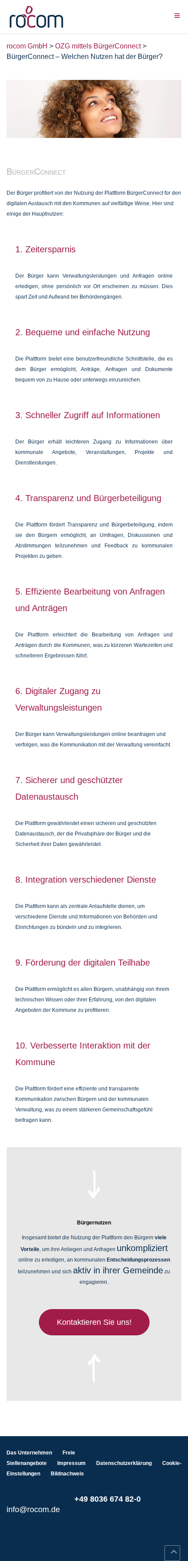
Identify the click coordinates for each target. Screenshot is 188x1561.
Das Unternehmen (29, 1453)
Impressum (71, 1463)
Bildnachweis (67, 1474)
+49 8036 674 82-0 (107, 1499)
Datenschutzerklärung (124, 1463)
